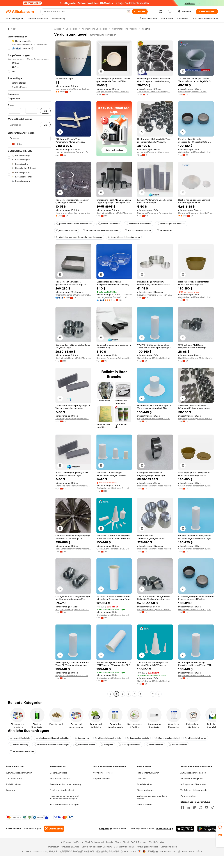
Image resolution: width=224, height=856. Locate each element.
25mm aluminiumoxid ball (169, 738)
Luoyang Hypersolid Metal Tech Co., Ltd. (155, 295)
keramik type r (166, 230)
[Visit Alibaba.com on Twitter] (194, 807)
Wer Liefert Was (156, 842)
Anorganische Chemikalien (94, 29)
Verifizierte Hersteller (103, 773)
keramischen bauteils (139, 738)
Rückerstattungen (145, 790)
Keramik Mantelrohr (21, 738)
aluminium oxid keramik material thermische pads (80, 237)
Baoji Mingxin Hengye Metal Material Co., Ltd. (114, 213)
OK (45, 111)
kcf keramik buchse (86, 745)
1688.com (78, 842)
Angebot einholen (101, 778)
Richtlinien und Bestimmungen (64, 804)
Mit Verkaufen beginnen (191, 778)
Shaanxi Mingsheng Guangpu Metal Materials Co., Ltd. (73, 295)
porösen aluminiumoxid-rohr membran (75, 224)
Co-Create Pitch (14, 778)
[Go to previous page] (110, 694)
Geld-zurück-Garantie (60, 778)
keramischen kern (179, 745)
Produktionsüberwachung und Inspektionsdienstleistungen (64, 797)
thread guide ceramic (131, 745)
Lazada (109, 842)
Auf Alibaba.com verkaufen (193, 773)
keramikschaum (156, 745)
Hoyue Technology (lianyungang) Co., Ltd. (73, 213)
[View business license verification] (139, 851)
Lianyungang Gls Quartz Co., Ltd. (111, 297)
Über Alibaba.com (15, 766)
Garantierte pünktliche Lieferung (65, 784)
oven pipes (108, 745)
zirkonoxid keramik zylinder (109, 738)
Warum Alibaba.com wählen (19, 773)
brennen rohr (83, 738)
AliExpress (66, 842)
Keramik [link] (146, 29)
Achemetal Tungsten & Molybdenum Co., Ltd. (155, 152)
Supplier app (105, 828)
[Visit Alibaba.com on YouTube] (206, 807)
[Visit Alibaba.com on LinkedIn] (188, 807)
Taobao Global (122, 842)
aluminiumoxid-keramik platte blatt (54, 738)
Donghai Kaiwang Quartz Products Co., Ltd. (114, 91)
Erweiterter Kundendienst (62, 790)
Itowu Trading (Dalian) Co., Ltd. (192, 91)
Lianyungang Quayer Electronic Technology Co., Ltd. (73, 152)
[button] (128, 11)
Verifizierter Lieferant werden (194, 790)
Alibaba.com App (164, 828)
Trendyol (142, 842)
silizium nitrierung (20, 745)
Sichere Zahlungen (59, 773)
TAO (133, 842)
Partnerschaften (188, 796)
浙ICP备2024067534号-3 (190, 851)
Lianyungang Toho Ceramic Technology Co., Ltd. (73, 89)
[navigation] (29, 362)
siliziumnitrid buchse (68, 230)
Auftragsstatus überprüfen (193, 784)
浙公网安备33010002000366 (162, 851)
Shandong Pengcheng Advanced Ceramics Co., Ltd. (155, 213)
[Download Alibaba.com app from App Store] (185, 829)
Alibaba (57, 29)
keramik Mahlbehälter (110, 224)
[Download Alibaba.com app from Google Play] (207, 829)
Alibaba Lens (12, 828)
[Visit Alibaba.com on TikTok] (213, 807)
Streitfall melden (144, 784)
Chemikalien (71, 29)
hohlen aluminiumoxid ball (140, 224)
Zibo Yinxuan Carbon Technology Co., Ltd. (155, 91)
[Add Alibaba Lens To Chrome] (54, 829)
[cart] (170, 12)
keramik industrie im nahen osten (125, 237)
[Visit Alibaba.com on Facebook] (182, 807)
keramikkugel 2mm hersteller (172, 224)
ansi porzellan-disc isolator (139, 230)
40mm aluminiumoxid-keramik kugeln (53, 745)
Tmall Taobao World (94, 842)
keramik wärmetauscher (23, 751)
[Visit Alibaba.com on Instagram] (200, 807)
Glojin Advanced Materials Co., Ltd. (194, 152)
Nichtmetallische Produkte (124, 29)
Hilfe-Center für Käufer (148, 773)
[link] (220, 827)
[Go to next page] (159, 694)
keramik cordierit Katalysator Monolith (102, 230)
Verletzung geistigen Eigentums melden (152, 797)
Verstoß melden (144, 804)
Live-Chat (141, 778)
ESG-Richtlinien (13, 784)
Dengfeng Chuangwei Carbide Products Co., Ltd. (196, 213)
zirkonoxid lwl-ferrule (197, 738)
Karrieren (10, 790)
